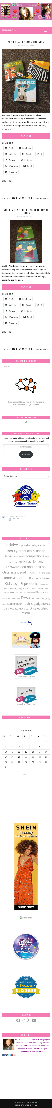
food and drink (30, 567)
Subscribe (26, 454)
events (14, 562)
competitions (35, 556)
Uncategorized (39, 608)
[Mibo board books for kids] (26, 112)
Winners (26, 612)
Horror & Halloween (39, 578)
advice (12, 545)
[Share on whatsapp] (29, 198)
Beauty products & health (26, 551)
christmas (10, 556)
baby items (38, 545)
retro (18, 599)
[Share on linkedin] (32, 198)
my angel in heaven (14, 592)
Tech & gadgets (34, 603)
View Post (26, 135)
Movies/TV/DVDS (30, 588)
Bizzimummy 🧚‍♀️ (29, 1102)
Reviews (29, 597)
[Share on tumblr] (26, 198)
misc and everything (13, 588)
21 (33, 757)
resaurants (12, 599)
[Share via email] (13, 198)
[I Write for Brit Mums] (26, 706)
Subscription (15, 603)
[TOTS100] (14, 518)
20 (26, 757)
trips (47, 604)
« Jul (25, 774)
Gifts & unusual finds (18, 572)
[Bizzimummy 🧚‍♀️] (26, 11)
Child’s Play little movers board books (26, 211)
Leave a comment (42, 198)
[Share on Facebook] (16, 198)
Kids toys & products (21, 584)
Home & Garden (15, 578)
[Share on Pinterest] (23, 198)
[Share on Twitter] (20, 198)
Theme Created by (26, 1105)
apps (21, 545)
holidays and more (42, 573)
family (21, 561)
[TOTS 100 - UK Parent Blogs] (14, 516)
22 (40, 757)
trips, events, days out (16, 608)
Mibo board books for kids (26, 42)
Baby (27, 545)
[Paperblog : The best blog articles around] (26, 625)
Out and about (29, 592)
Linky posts (43, 584)
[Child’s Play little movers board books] (26, 263)
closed (21, 556)
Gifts (44, 567)
